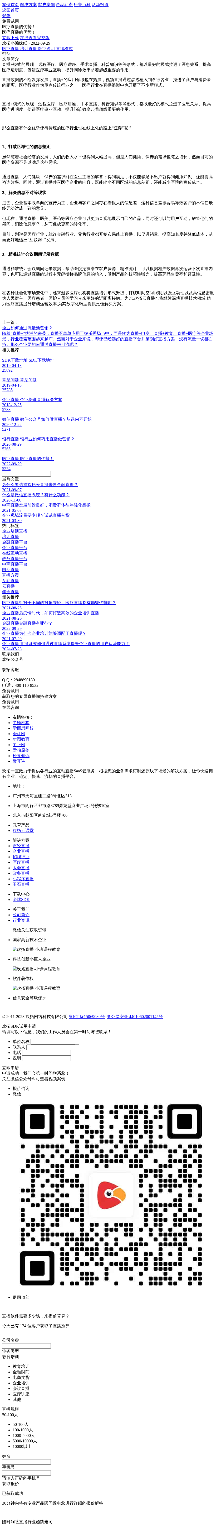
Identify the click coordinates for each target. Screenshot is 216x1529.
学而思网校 (23, 728)
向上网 (19, 744)
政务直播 (21, 873)
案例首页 (10, 4)
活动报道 (100, 4)
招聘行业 (21, 857)
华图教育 (21, 739)
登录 (6, 15)
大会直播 (21, 868)
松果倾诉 (21, 755)
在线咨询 (10, 707)
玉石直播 (21, 884)
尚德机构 (21, 722)
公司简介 (21, 915)
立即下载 (10, 37)
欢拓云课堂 (23, 830)
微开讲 (19, 761)
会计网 (19, 733)
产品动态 (64, 4)
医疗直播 (21, 862)
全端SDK (21, 899)
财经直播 (21, 845)
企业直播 (21, 851)
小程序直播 (23, 879)
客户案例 (46, 4)
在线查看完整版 (35, 37)
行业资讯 (21, 920)
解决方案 (28, 4)
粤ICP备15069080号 (87, 1016)
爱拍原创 (21, 750)
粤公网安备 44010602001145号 (135, 1016)
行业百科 (82, 4)
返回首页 (10, 10)
